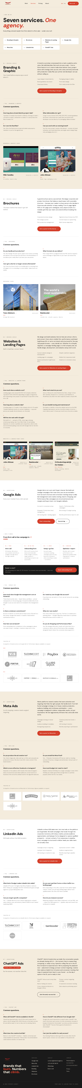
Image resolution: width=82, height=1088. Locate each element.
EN (62, 3)
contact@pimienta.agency (55, 1061)
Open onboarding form (66, 570)
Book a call (51, 1069)
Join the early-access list (49, 994)
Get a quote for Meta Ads (49, 733)
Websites (34, 1071)
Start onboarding (46, 521)
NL (65, 3)
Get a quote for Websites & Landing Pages (54, 368)
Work (26, 3)
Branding (34, 1069)
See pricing (62, 521)
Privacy (68, 1069)
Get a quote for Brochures (49, 229)
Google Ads (35, 1061)
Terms (67, 1071)
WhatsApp (51, 1066)
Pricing (40, 3)
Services (33, 3)
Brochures (34, 1074)
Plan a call (73, 3)
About (47, 3)
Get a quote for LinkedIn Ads (50, 861)
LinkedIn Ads (35, 1066)
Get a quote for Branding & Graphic (52, 91)
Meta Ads (34, 1063)
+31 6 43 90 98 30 (53, 1063)
